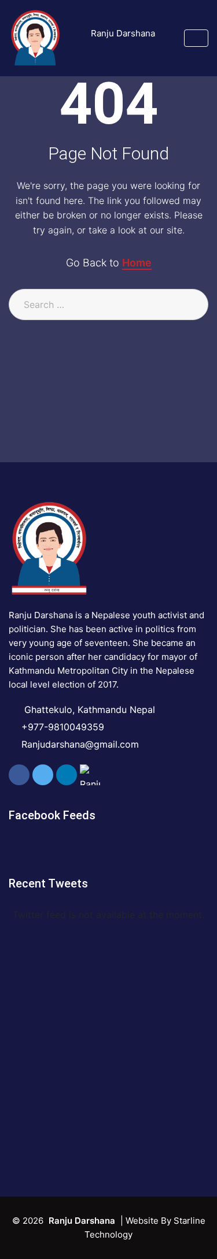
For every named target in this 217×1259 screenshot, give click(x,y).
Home (137, 263)
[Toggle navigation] (196, 38)
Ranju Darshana (123, 33)
